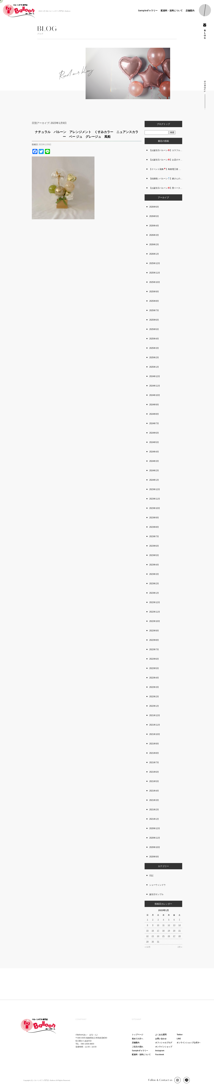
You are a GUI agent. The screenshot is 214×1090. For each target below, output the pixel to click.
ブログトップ (163, 124)
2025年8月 (154, 301)
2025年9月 (154, 291)
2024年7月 (154, 423)
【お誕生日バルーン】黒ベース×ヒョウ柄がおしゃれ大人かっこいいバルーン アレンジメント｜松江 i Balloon (165, 188)
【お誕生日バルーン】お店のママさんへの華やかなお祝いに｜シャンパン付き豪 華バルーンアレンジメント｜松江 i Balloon (165, 160)
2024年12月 (154, 376)
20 (174, 931)
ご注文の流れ (137, 1047)
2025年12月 (154, 263)
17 (158, 931)
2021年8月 (154, 753)
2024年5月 (154, 442)
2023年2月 (154, 583)
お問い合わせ (161, 1039)
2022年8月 (154, 640)
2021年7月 (154, 762)
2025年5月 (154, 329)
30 (153, 942)
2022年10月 (154, 621)
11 (163, 925)
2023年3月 (154, 574)
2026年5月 (154, 216)
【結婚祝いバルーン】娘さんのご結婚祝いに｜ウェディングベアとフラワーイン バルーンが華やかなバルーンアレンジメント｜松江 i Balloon (165, 178)
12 (169, 925)
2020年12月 (154, 828)
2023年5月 (154, 555)
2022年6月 (154, 659)
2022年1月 (154, 706)
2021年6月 (154, 772)
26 (169, 936)
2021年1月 (154, 819)
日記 (151, 875)
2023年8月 (154, 527)
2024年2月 (154, 470)
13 (174, 925)
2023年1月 (154, 593)
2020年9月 (154, 856)
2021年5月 (154, 781)
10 (158, 925)
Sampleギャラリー (148, 10)
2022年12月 (154, 602)
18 (163, 931)
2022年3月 (154, 687)
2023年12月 (154, 489)
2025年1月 (154, 367)
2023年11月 (154, 499)
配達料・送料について (172, 10)
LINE (179, 1039)
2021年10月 (154, 734)
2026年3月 (154, 235)
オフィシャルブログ (163, 1042)
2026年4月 (154, 225)
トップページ (137, 1034)
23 (153, 936)
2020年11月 (154, 838)
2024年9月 (154, 404)
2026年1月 (154, 254)
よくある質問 (161, 1034)
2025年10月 (154, 282)
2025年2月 (154, 357)
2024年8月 (154, 414)
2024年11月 (154, 386)
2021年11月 (154, 725)
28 (179, 936)
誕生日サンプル (156, 894)
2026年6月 (154, 207)
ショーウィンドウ (157, 885)
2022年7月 (154, 649)
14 (179, 925)
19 (169, 931)
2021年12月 (154, 715)
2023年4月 (154, 565)
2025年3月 (154, 348)
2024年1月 (154, 480)
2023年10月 (154, 508)
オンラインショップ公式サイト (190, 1042)
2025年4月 (154, 338)
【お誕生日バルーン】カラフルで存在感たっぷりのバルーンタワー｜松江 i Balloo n (165, 150)
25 (163, 936)
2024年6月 (154, 433)
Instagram (159, 1051)
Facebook (159, 1054)
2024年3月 (154, 461)
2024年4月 (154, 452)
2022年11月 (154, 612)
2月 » (180, 947)
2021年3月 (154, 800)
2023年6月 (154, 546)
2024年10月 (154, 395)
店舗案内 (190, 10)
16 (153, 931)
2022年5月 (154, 668)
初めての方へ (137, 1039)
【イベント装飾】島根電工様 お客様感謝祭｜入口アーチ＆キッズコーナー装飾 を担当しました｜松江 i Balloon (165, 169)
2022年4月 (154, 678)
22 (147, 936)
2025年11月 (154, 273)
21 (179, 931)
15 (147, 931)
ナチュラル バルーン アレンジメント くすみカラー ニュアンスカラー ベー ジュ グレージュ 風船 (86, 134)
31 (158, 942)
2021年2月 (154, 809)
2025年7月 (154, 310)
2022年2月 (154, 696)
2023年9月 (154, 517)
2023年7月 (154, 536)
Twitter (180, 1034)
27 (174, 936)
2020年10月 (154, 847)
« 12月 (147, 947)
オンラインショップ (163, 1047)
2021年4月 (154, 791)
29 (147, 942)
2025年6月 (154, 320)
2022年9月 (154, 630)
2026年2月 (154, 244)
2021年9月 (154, 743)
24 (158, 936)
